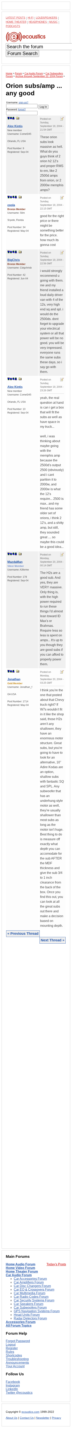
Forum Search (22, 53)
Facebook (13, 1382)
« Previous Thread (22, 934)
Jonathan (13, 679)
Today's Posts (56, 1264)
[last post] (13, 118)
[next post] (11, 118)
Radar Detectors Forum (30, 1318)
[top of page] (8, 118)
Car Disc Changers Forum (32, 1286)
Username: (17, 102)
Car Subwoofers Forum (30, 1307)
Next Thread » (52, 940)
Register (12, 1348)
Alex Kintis (15, 126)
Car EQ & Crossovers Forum (34, 1289)
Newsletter (42, 1417)
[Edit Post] (62, 118)
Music (53, 21)
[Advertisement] (36, 1095)
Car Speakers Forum (28, 1304)
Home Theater (16, 21)
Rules (10, 1351)
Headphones (38, 21)
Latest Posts (15, 17)
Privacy (56, 1417)
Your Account (15, 1366)
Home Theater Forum (22, 1271)
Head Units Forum (27, 1314)
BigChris (13, 260)
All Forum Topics (19, 1325)
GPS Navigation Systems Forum (37, 1311)
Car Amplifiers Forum (29, 1282)
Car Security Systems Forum (34, 1300)
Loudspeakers (46, 17)
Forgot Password (18, 1341)
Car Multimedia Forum (29, 1293)
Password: (16, 109)
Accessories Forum (21, 1322)
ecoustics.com (30, 1411)
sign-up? (23, 102)
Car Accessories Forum (30, 1278)
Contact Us (27, 1417)
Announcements (17, 1362)
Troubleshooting (17, 1359)
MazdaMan (15, 562)
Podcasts (13, 26)
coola (11, 205)
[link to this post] (18, 118)
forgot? (22, 109)
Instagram (13, 1385)
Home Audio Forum (20, 1264)
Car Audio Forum (19, 1275)
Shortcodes (14, 1355)
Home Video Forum (20, 1268)
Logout (11, 1344)
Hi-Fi (31, 17)
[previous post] (11, 197)
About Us (11, 1417)
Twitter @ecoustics (19, 1392)
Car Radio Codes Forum (31, 1296)
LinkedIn (12, 1389)
